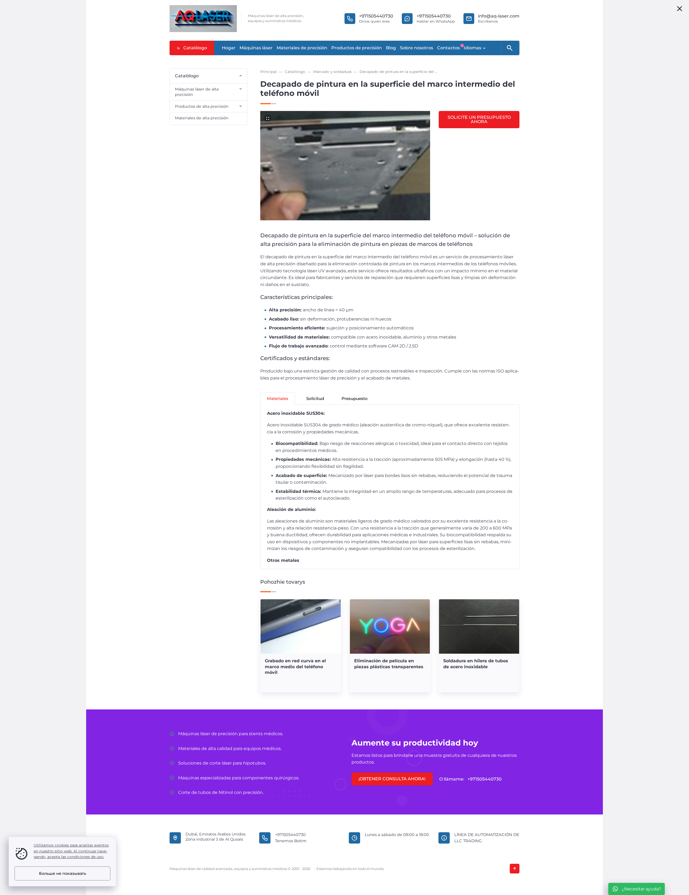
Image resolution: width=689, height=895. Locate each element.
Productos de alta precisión (202, 106)
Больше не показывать (62, 873)
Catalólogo (195, 47)
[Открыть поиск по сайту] (509, 48)
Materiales (277, 398)
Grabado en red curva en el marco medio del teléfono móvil (295, 666)
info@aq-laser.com (498, 16)
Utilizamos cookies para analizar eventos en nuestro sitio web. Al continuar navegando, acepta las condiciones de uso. (71, 851)
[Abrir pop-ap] (679, 8)
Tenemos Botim (291, 840)
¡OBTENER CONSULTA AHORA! (392, 778)
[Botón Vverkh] (514, 868)
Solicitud (315, 398)
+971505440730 (376, 16)
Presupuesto (355, 398)
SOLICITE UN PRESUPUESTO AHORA (479, 119)
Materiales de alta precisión (202, 118)
